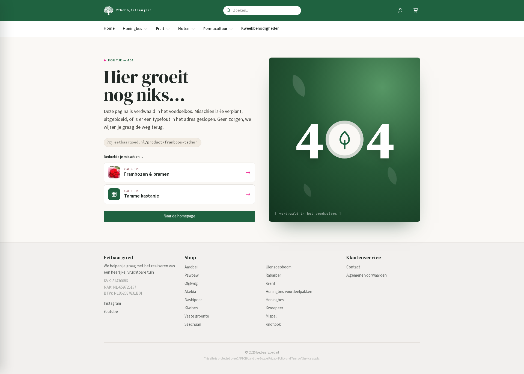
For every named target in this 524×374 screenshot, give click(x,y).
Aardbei (191, 267)
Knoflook (273, 324)
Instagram (112, 303)
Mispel (271, 316)
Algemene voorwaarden (366, 275)
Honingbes (275, 300)
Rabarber (273, 275)
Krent (270, 283)
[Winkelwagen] (416, 10)
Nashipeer (193, 300)
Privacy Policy (276, 359)
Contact (353, 267)
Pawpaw (191, 275)
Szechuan (192, 324)
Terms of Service (301, 359)
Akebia (190, 292)
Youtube (111, 312)
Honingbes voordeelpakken (289, 292)
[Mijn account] (400, 10)
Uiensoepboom (278, 267)
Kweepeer (274, 308)
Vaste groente (196, 316)
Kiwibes (191, 308)
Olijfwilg (191, 283)
